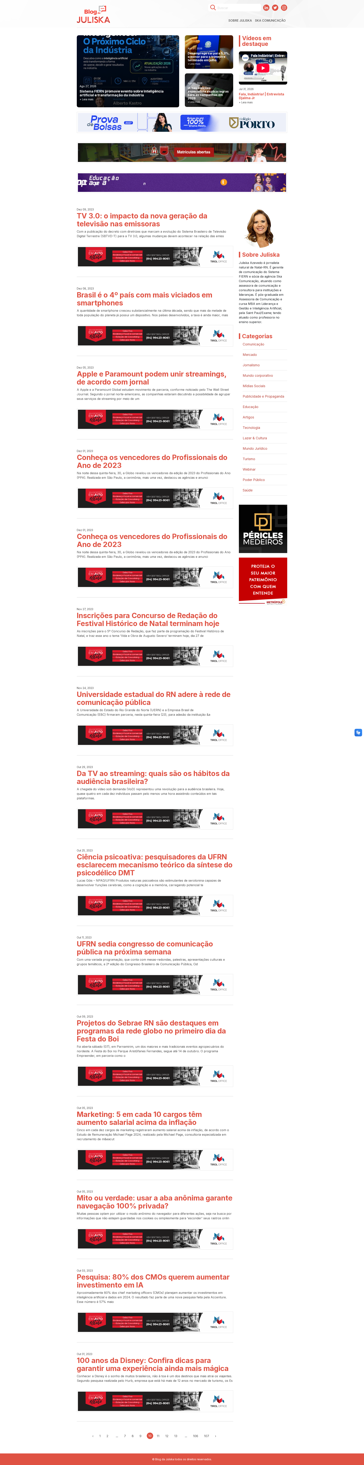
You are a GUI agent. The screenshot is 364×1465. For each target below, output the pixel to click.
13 (175, 1436)
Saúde (248, 490)
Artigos (248, 417)
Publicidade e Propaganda (263, 396)
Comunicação (253, 344)
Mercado (250, 355)
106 (195, 1436)
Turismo (249, 459)
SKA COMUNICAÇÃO (270, 20)
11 (158, 1436)
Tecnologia (251, 428)
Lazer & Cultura (255, 438)
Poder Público (254, 480)
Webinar (249, 469)
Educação (250, 407)
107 (206, 1436)
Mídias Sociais (254, 386)
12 (166, 1436)
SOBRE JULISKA (240, 20)
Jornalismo (251, 365)
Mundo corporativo (258, 375)
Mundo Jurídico (255, 448)
